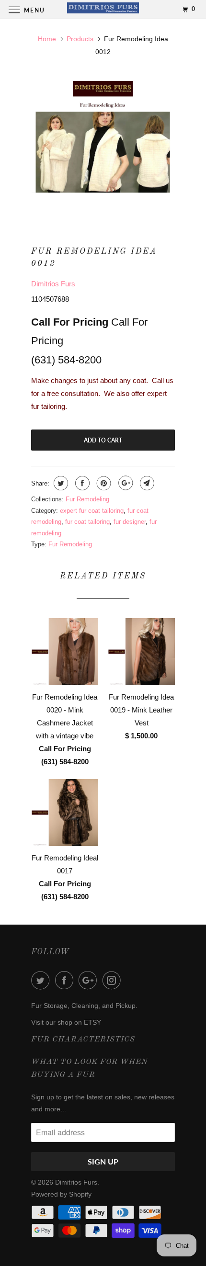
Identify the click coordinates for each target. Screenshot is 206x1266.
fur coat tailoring (87, 521)
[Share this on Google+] (124, 483)
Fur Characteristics (83, 1039)
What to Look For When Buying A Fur (89, 1068)
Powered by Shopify (61, 1194)
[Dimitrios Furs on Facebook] (66, 980)
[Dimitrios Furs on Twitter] (42, 980)
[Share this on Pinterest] (102, 483)
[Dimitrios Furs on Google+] (90, 980)
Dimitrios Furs (53, 284)
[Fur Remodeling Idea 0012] (103, 147)
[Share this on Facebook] (81, 483)
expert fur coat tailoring (92, 510)
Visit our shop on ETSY (66, 1022)
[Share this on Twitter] (59, 483)
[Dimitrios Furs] (103, 9)
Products (80, 39)
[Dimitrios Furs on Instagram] (114, 980)
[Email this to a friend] (145, 483)
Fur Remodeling (87, 499)
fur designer (130, 521)
